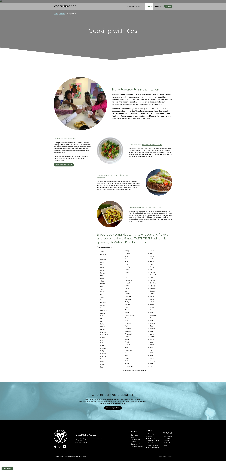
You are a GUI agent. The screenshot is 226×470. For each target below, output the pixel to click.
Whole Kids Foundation (131, 242)
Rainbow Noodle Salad (152, 144)
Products (130, 6)
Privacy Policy (162, 456)
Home (56, 14)
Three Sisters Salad (154, 207)
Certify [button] (139, 6)
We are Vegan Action (113, 408)
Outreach (62, 14)
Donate (168, 6)
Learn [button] (148, 6)
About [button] (157, 6)
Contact (170, 456)
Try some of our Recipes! (63, 165)
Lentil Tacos (130, 175)
